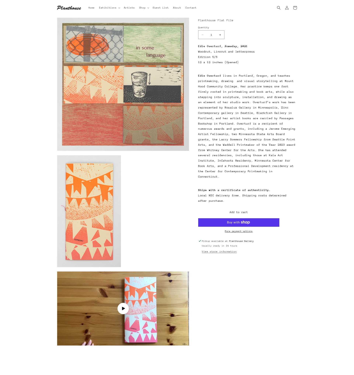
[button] (109, 8)
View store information (219, 251)
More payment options (239, 231)
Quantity (203, 27)
